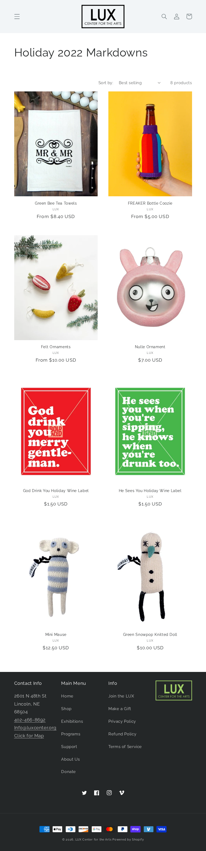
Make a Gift (119, 708)
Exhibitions (72, 721)
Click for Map (29, 735)
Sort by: (105, 82)
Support (69, 746)
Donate (68, 771)
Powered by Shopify (128, 839)
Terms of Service (125, 746)
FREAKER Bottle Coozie (150, 203)
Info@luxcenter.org (35, 727)
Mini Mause (56, 634)
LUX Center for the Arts (93, 839)
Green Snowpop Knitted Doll (150, 634)
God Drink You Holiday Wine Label (56, 491)
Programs (70, 734)
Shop (66, 708)
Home (67, 696)
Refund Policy (122, 734)
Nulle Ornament (150, 347)
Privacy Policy (122, 721)
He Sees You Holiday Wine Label (150, 491)
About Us (70, 759)
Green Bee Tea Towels (56, 203)
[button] (17, 16)
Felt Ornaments (56, 347)
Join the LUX (121, 696)
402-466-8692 (30, 719)
